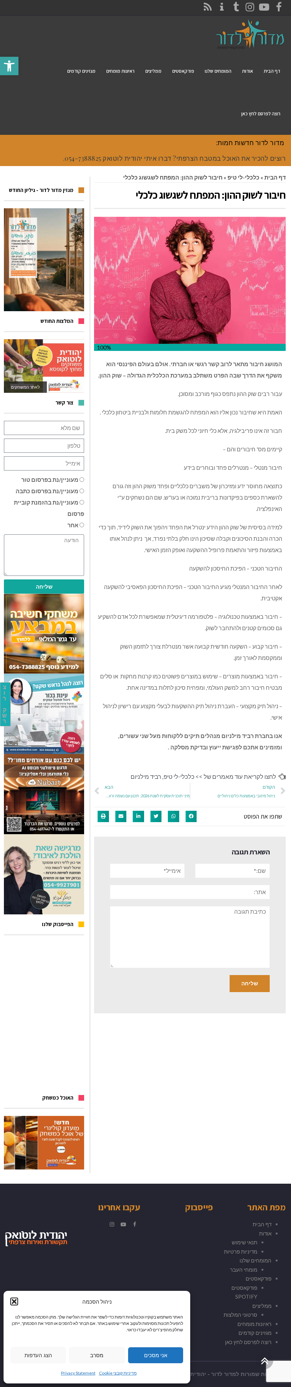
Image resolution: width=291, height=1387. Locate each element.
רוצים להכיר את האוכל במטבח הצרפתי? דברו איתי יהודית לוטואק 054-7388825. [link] (174, 158)
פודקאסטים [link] (258, 1278)
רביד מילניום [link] (146, 776)
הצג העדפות (38, 1355)
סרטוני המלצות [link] (240, 1314)
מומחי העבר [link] (243, 1269)
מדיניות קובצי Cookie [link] (118, 1373)
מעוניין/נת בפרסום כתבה (47, 491)
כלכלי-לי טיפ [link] (243, 177)
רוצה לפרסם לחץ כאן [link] (248, 1342)
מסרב (96, 1355)
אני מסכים (155, 1355)
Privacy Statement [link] (78, 1373)
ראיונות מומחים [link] (254, 1324)
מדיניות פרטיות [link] (240, 1251)
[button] (14, 1301)
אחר (72, 525)
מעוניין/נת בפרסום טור (49, 479)
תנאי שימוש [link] (244, 1242)
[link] (9, 66)
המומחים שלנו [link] (255, 1260)
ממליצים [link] (261, 1306)
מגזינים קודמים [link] (254, 1333)
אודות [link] (265, 1233)
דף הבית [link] (275, 177)
